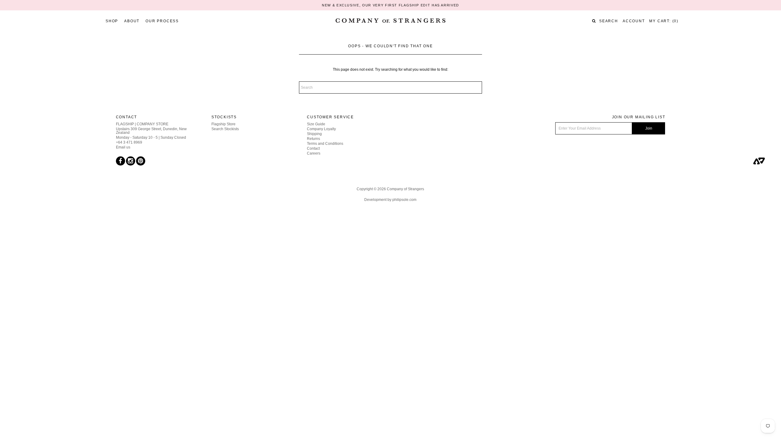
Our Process (162, 21)
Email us (123, 147)
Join (648, 128)
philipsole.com (404, 200)
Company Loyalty (321, 129)
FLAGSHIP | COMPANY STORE (142, 124)
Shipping (314, 134)
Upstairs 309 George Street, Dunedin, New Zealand (151, 131)
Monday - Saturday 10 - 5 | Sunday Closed (151, 137)
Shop (112, 21)
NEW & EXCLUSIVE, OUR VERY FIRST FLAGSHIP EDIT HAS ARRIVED (390, 5)
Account (634, 21)
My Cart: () (663, 21)
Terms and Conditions (325, 143)
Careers (313, 153)
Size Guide (316, 124)
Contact (313, 148)
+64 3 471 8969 (129, 142)
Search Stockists (225, 129)
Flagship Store (223, 124)
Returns (313, 139)
